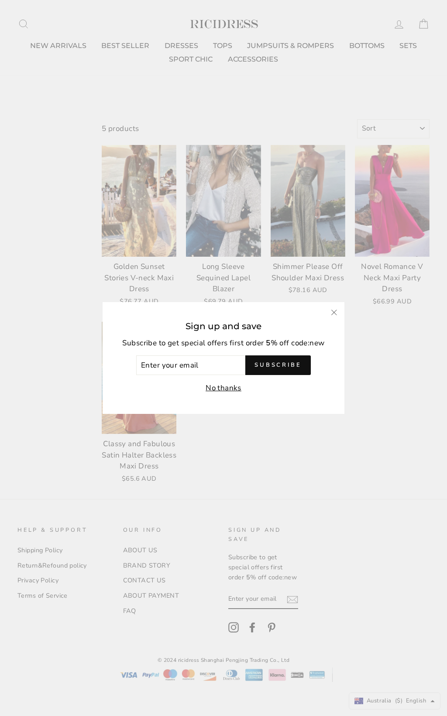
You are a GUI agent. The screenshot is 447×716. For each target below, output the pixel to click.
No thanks (223, 388)
